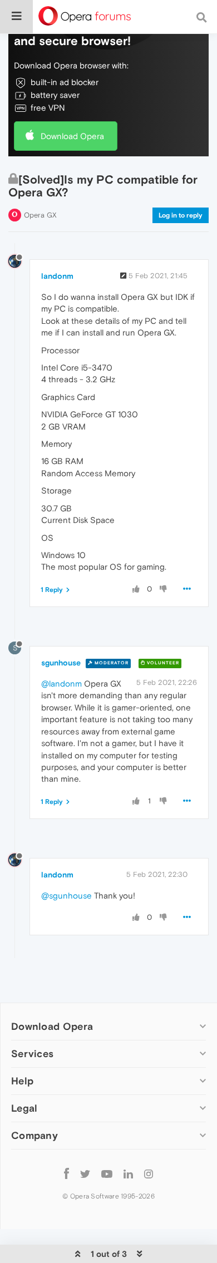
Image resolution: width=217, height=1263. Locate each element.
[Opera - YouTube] (107, 1173)
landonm (57, 276)
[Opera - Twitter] (85, 1173)
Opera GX (40, 215)
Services (32, 1053)
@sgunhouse (66, 895)
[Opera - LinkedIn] (128, 1173)
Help (22, 1081)
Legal (24, 1108)
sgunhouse (61, 662)
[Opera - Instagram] (149, 1173)
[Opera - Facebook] (66, 1173)
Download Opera (72, 136)
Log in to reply (181, 215)
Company (34, 1135)
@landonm (61, 683)
